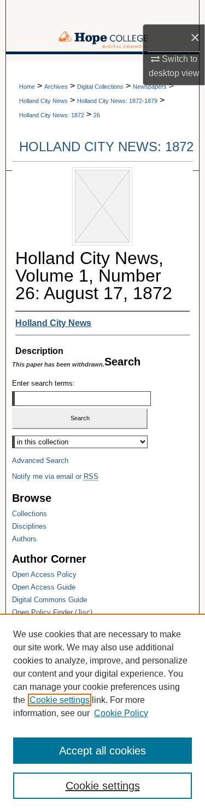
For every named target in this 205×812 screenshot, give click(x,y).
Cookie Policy (121, 713)
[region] (102, 713)
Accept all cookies (102, 751)
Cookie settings (60, 700)
